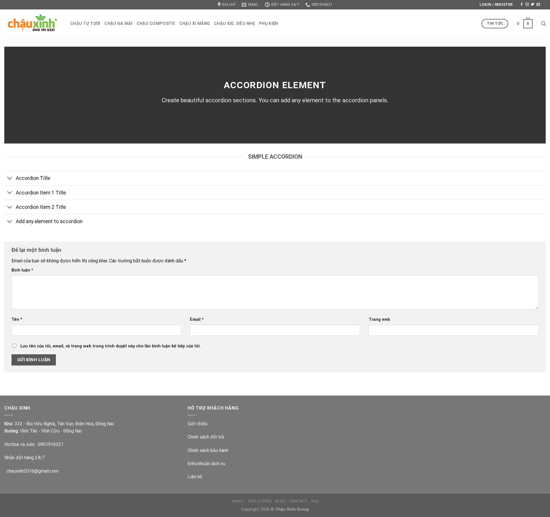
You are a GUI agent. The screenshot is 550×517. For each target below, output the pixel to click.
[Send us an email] (538, 5)
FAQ (315, 501)
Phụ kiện (268, 23)
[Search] (543, 23)
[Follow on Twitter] (532, 5)
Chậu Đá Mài (118, 23)
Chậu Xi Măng (194, 23)
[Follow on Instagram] (527, 5)
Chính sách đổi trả (206, 437)
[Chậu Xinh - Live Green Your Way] (33, 23)
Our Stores (260, 501)
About (237, 501)
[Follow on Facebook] (521, 5)
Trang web (379, 319)
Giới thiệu (197, 423)
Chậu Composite (156, 23)
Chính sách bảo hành (208, 450)
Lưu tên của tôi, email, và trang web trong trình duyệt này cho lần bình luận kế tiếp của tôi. (110, 346)
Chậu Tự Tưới (85, 23)
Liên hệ (195, 476)
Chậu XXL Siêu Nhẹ (234, 23)
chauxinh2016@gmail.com (31, 471)
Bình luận (22, 270)
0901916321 (51, 444)
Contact (298, 501)
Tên (16, 319)
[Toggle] (9, 179)
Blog (280, 501)
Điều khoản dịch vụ (206, 463)
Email (197, 319)
